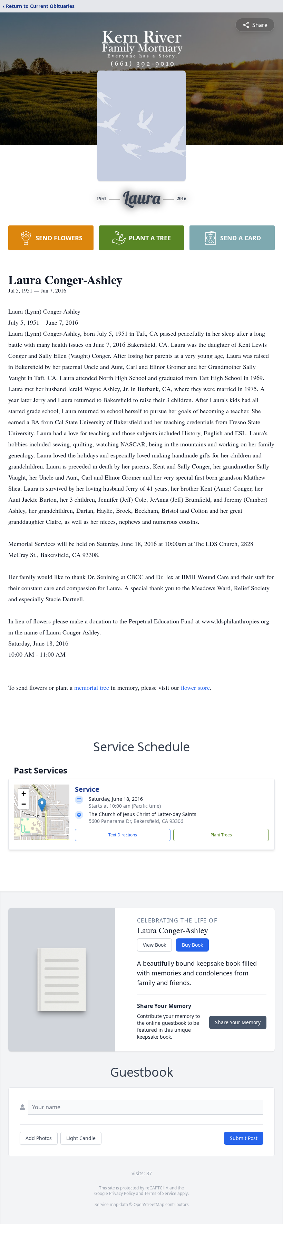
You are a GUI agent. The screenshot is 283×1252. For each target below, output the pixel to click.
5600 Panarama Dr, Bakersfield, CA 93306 (136, 821)
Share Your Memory (238, 1022)
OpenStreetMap (149, 1204)
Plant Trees (221, 835)
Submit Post (243, 1138)
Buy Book (192, 945)
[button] (42, 805)
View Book (154, 945)
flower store (195, 687)
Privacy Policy (122, 1193)
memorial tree (91, 687)
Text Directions (122, 835)
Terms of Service (160, 1193)
